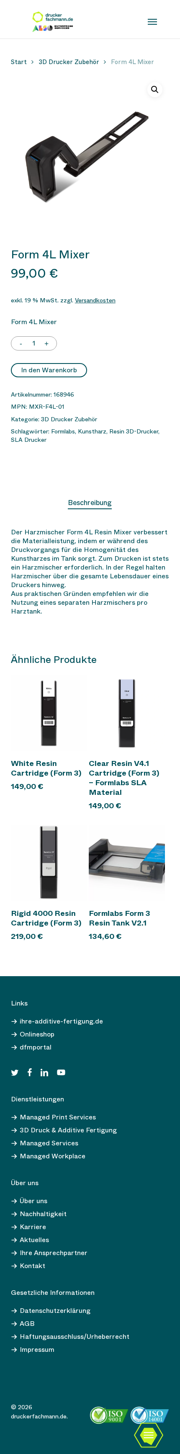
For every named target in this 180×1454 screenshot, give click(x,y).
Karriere (33, 1227)
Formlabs (63, 431)
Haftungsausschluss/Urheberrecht (74, 1336)
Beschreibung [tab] (90, 503)
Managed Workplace (52, 1156)
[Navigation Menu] (152, 22)
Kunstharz (92, 431)
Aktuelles (34, 1240)
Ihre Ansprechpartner (53, 1253)
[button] (154, 89)
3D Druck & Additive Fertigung (68, 1130)
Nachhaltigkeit (43, 1214)
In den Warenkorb (49, 370)
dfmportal (35, 1047)
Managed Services (49, 1143)
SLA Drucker (28, 440)
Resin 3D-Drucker (133, 431)
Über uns (33, 1201)
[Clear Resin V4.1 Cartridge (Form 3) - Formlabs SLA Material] (127, 713)
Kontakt (32, 1266)
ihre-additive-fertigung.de (61, 1021)
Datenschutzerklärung (55, 1310)
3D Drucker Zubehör (69, 62)
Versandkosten (95, 300)
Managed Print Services (58, 1117)
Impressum (37, 1349)
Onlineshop (37, 1034)
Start (19, 62)
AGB (27, 1323)
